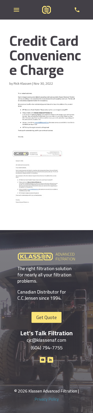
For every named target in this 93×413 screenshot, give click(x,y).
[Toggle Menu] (16, 9)
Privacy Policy (47, 399)
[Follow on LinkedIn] (50, 360)
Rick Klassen (22, 83)
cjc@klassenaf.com (46, 340)
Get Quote (46, 317)
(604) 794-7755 (46, 347)
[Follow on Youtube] (43, 360)
